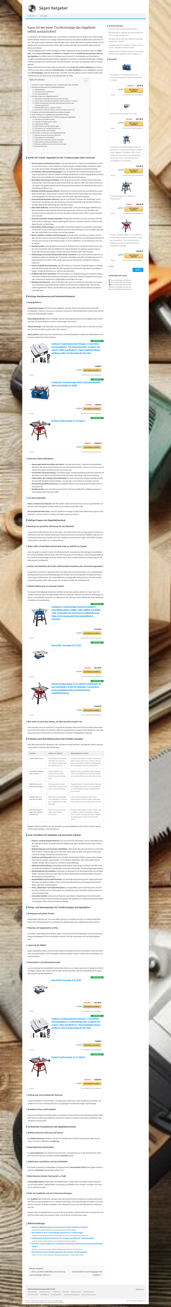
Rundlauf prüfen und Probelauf (45, 130)
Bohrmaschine (32, 1292)
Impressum (140, 1289)
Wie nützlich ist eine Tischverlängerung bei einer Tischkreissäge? (57, 1233)
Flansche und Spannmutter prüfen (46, 121)
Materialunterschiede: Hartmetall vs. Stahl (48, 142)
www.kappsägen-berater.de (121, 282)
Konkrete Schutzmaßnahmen (44, 92)
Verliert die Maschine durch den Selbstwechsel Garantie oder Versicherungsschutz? (54, 104)
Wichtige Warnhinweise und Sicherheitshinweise (48, 87)
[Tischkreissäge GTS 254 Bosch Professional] (126, 187)
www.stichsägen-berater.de (121, 287)
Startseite (31, 16)
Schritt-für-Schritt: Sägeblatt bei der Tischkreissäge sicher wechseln (55, 85)
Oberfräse (65, 1292)
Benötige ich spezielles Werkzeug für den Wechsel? (51, 99)
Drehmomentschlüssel (88, 1294)
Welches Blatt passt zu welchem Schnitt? (48, 107)
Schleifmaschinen (45, 1292)
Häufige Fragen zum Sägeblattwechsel (45, 96)
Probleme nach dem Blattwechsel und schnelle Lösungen (51, 112)
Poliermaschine (76, 1292)
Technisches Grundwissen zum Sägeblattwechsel (48, 133)
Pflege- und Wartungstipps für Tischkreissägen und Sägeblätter (54, 117)
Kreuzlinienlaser (33, 1294)
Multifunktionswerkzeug (71, 1294)
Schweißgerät (44, 1294)
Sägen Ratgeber (53, 8)
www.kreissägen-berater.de (121, 285)
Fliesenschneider (88, 1292)
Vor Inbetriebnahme (41, 94)
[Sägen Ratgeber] (31, 12)
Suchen (111, 266)
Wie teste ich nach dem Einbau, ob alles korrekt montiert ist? (55, 110)
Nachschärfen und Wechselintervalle (47, 126)
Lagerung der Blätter (42, 124)
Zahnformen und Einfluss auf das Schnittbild (49, 139)
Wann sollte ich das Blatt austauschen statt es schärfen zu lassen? (56, 101)
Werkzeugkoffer (56, 1294)
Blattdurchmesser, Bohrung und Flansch (48, 135)
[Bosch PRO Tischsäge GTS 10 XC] (126, 106)
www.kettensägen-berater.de (121, 289)
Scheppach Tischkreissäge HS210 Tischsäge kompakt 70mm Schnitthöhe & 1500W (126, 77)
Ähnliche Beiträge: (41, 146)
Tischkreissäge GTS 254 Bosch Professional (122, 197)
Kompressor (56, 1292)
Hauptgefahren (40, 89)
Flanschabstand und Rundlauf (44, 137)
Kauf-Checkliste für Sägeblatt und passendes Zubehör (50, 115)
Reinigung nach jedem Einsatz (45, 119)
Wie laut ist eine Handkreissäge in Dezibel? (123, 29)
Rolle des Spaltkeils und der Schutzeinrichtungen (51, 144)
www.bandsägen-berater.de (121, 280)
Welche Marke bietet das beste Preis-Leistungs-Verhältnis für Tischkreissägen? (63, 1238)
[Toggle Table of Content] (85, 80)
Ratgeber (43, 16)
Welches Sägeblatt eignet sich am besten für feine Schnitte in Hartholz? (60, 1227)
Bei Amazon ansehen (92, 370)
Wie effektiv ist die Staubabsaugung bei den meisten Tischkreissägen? (59, 1252)
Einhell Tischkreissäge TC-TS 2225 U (68, 421)
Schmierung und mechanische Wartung (47, 128)
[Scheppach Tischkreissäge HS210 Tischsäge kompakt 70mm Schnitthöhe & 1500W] (126, 67)
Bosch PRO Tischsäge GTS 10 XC (66, 645)
